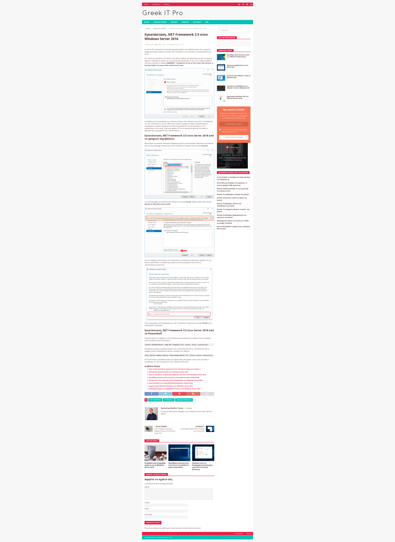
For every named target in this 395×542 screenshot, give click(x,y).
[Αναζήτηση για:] (234, 30)
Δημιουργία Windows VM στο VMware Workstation (238, 97)
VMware (174, 22)
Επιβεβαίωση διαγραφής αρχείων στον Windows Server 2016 (155, 465)
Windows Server (160, 22)
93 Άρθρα (188, 408)
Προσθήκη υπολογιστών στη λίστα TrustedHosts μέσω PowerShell (174, 377)
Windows (185, 22)
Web (206, 22)
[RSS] (251, 4)
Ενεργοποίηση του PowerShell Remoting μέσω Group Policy (171, 383)
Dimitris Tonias (161, 44)
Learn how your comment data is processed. (186, 528)
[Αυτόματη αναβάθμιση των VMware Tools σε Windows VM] (221, 88)
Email (147, 509)
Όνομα (147, 502)
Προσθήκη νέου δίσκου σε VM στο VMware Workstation (238, 56)
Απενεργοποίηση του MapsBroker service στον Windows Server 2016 (174, 389)
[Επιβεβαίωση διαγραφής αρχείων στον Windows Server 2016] (156, 452)
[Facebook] (243, 4)
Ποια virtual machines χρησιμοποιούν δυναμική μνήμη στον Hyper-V (174, 369)
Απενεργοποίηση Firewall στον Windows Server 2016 (168, 372)
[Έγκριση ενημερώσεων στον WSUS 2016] (221, 67)
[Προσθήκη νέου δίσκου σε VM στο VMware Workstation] (221, 57)
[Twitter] (247, 4)
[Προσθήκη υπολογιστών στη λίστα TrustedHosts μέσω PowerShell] (179, 452)
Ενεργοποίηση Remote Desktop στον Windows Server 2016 (171, 386)
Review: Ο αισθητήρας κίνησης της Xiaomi (233, 194)
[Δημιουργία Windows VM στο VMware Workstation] (221, 99)
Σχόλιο (147, 487)
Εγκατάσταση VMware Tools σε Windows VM (238, 76)
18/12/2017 (150, 44)
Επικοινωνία (156, 4)
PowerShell (168, 400)
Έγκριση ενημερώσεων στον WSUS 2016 (237, 66)
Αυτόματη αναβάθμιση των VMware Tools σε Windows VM (238, 87)
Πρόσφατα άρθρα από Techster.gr (234, 172)
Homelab (166, 4)
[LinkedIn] (239, 4)
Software (197, 22)
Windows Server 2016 (184, 400)
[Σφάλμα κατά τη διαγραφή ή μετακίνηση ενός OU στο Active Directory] (203, 452)
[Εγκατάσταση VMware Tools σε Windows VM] (221, 78)
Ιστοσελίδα (148, 514)
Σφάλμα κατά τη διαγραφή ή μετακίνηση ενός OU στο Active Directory (202, 466)
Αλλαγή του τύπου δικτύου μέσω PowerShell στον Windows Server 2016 (176, 380)
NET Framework (155, 400)
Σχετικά (146, 4)
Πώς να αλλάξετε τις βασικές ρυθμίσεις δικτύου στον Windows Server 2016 (177, 375)
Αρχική (146, 22)
